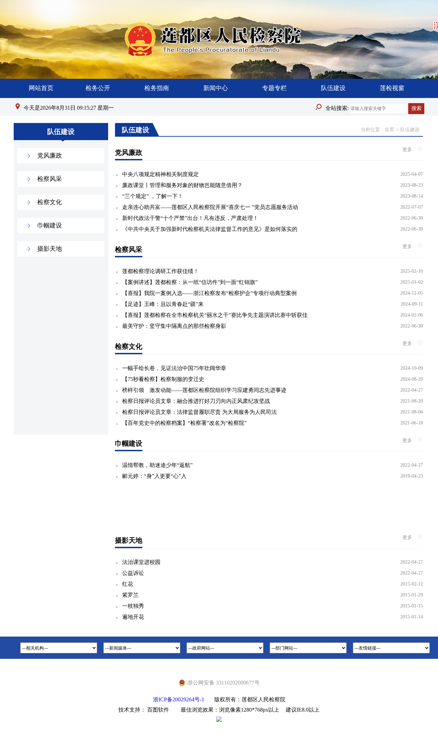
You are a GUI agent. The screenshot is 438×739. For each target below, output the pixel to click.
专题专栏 (274, 88)
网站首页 (41, 88)
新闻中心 (215, 88)
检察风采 (49, 178)
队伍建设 (333, 88)
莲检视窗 (392, 88)
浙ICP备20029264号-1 (178, 699)
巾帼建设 (49, 225)
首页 (389, 129)
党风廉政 (49, 155)
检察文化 (49, 202)
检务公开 (98, 88)
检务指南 (156, 88)
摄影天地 (49, 248)
